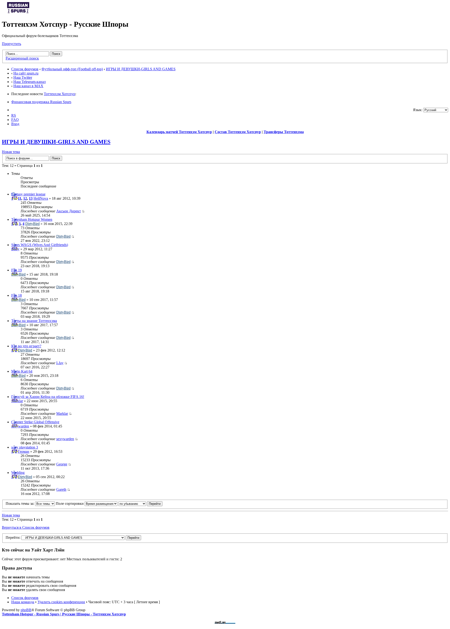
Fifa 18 (16, 295)
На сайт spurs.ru (25, 73)
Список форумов (24, 69)
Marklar (17, 401)
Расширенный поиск (22, 58)
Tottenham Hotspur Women (31, 219)
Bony (15, 249)
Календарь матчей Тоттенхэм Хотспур (179, 132)
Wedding (18, 473)
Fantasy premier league (28, 194)
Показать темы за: (20, 503)
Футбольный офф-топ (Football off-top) (72, 69)
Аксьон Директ (68, 211)
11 (19, 198)
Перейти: (13, 537)
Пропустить (11, 44)
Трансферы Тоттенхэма (284, 132)
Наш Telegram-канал (29, 82)
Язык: (417, 110)
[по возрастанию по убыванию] (140, 503)
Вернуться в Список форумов (25, 527)
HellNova (41, 198)
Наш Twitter (22, 77)
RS (13, 115)
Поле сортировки (70, 503)
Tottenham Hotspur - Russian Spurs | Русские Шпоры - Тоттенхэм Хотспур (64, 614)
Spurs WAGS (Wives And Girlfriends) (39, 245)
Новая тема (11, 152)
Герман (23, 451)
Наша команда (22, 602)
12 (25, 198)
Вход (15, 124)
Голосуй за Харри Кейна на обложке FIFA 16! (47, 397)
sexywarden (20, 426)
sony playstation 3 (24, 447)
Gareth (61, 489)
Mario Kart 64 (21, 371)
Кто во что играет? (26, 346)
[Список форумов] (18, 13)
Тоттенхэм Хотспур (59, 94)
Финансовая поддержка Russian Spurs (41, 102)
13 (31, 198)
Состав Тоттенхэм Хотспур (238, 132)
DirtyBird (32, 224)
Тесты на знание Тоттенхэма (34, 321)
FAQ (15, 120)
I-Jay (60, 363)
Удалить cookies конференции (61, 602)
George (61, 464)
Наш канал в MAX (28, 86)
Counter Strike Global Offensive (35, 422)
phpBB (26, 610)
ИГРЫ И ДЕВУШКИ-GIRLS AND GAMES (141, 69)
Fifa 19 (16, 270)
